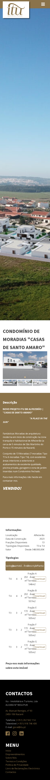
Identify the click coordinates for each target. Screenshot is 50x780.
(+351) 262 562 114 (26, 720)
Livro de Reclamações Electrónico (23, 768)
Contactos (11, 772)
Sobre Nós (11, 757)
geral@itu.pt (19, 727)
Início (8, 750)
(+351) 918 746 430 (27, 723)
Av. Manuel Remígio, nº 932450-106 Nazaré (19, 712)
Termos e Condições (16, 761)
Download (39, 578)
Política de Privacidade (17, 764)
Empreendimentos (15, 754)
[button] (22, 377)
